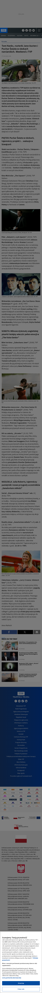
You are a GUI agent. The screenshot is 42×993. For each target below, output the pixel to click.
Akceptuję (21, 983)
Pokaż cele (21, 989)
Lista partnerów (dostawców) (11, 978)
